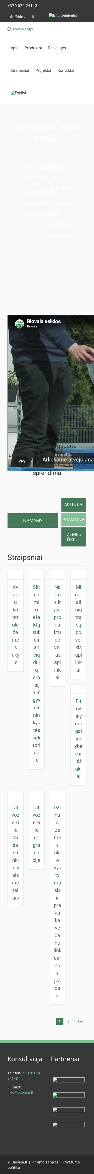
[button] (44, 93)
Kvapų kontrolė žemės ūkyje (15, 624)
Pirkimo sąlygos (45, 1162)
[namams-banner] (33, 499)
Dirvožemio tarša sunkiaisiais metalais (15, 852)
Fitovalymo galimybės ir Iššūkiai (78, 738)
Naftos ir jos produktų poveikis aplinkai (57, 632)
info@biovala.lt (21, 16)
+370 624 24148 (22, 5)
